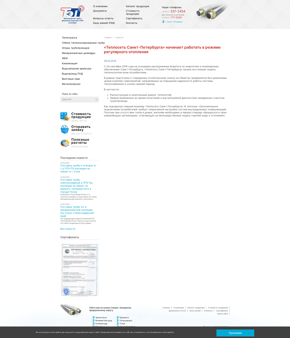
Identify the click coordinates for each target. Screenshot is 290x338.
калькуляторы (80, 143)
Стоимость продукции (133, 12)
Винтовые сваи (71, 78)
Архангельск (101, 317)
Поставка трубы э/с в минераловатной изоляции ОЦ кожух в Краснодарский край (77, 211)
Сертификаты (134, 18)
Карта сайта (222, 314)
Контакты (131, 22)
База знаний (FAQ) (104, 22)
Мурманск (124, 317)
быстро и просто (81, 130)
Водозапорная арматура (76, 68)
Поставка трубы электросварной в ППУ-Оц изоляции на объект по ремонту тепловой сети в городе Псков (76, 185)
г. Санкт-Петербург (174, 22)
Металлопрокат (71, 83)
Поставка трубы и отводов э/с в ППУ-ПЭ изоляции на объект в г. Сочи (78, 168)
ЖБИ (65, 58)
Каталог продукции (137, 6)
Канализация (69, 63)
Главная (108, 37)
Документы (100, 10)
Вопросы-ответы (103, 18)
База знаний (195, 311)
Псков (122, 323)
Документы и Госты (177, 311)
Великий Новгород (103, 320)
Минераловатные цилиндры (78, 53)
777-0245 (172, 17)
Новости (119, 37)
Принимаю (235, 333)
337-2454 (173, 11)
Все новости (67, 228)
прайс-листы (81, 117)
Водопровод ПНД (72, 73)
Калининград (101, 323)
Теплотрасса (69, 37)
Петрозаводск (126, 320)
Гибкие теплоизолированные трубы (78, 42)
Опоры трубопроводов (75, 47)
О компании (100, 6)
